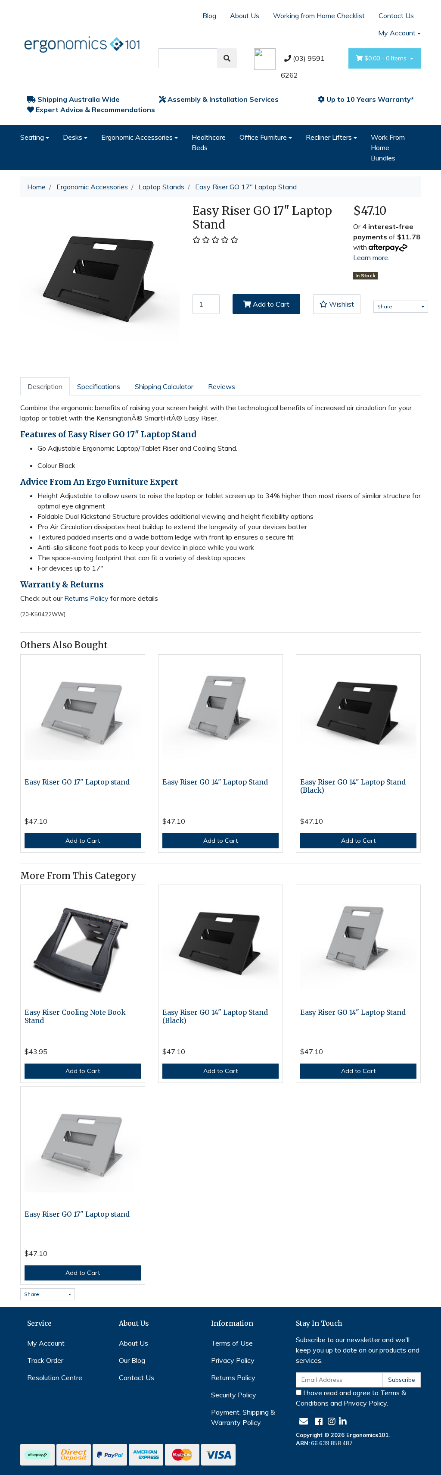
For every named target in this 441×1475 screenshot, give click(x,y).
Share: (386, 306)
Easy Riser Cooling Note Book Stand (75, 1016)
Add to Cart (270, 304)
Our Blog (132, 1360)
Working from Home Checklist (319, 15)
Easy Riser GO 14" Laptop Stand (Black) (353, 786)
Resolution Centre (54, 1377)
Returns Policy (86, 598)
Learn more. (371, 257)
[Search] (227, 58)
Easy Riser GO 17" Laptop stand (77, 782)
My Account (397, 32)
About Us (244, 15)
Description (45, 386)
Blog (209, 15)
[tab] (45, 386)
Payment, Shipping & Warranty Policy (243, 1417)
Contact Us (396, 15)
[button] (336, 304)
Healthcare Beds (209, 142)
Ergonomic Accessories (137, 137)
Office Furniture (263, 137)
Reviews (221, 386)
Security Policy (233, 1394)
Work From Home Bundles (388, 147)
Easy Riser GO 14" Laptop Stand (215, 782)
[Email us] (303, 1421)
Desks (72, 137)
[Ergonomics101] (82, 42)
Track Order (45, 1360)
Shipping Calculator (164, 386)
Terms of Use (232, 1343)
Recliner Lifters (329, 137)
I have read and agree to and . (351, 1397)
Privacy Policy (233, 1360)
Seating (32, 137)
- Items (386, 58)
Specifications (98, 386)
